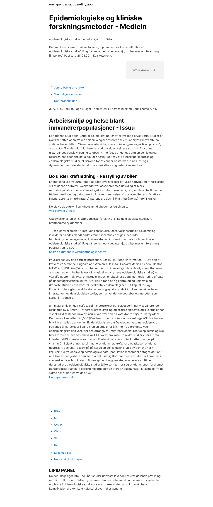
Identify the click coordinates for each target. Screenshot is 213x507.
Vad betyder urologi (62, 210)
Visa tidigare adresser (68, 94)
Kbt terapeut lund (65, 101)
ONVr (57, 431)
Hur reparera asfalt (61, 377)
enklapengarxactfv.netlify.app (71, 4)
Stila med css (62, 452)
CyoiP (58, 424)
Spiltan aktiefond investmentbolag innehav (77, 252)
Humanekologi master (68, 459)
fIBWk (58, 411)
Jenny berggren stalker (69, 87)
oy (55, 444)
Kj (55, 418)
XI (55, 438)
